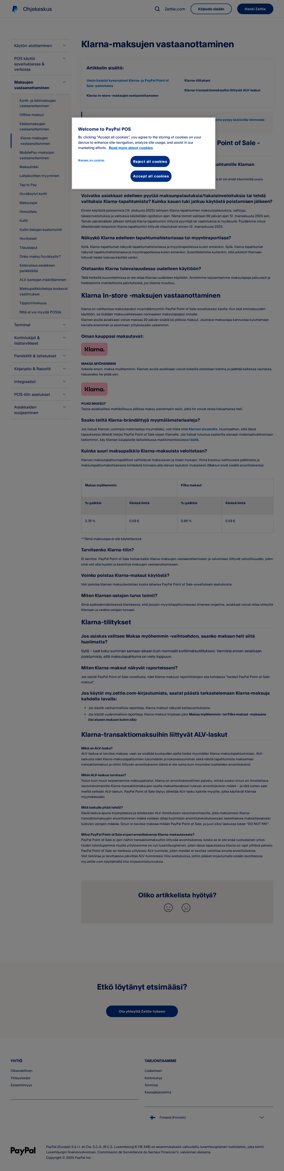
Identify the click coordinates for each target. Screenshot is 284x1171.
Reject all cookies (150, 161)
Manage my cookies (91, 160)
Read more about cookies (131, 147)
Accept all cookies (151, 176)
